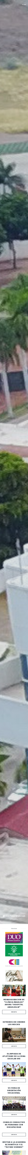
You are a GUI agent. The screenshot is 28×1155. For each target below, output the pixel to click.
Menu (24, 4)
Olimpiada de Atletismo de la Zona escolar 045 (14, 1056)
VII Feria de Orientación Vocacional (14, 1090)
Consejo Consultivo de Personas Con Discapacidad (14, 1124)
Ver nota (14, 1012)
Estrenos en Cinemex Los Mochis (14, 1023)
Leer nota (14, 1046)
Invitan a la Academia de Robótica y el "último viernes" (14, 1144)
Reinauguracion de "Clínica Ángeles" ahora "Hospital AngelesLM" (14, 1003)
